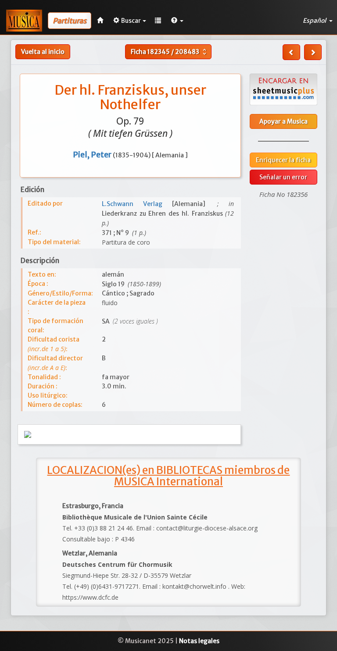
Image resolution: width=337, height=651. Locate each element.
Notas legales (199, 641)
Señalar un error (283, 177)
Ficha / (169, 52)
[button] (177, 21)
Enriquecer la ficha (283, 160)
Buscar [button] (131, 21)
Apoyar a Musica (283, 121)
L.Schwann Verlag (137, 204)
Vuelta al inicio (43, 52)
